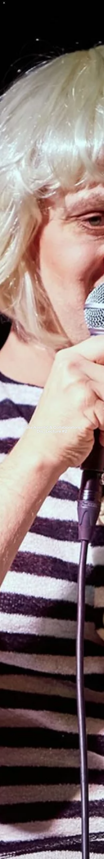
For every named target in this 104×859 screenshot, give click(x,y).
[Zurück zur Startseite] (4, 3)
